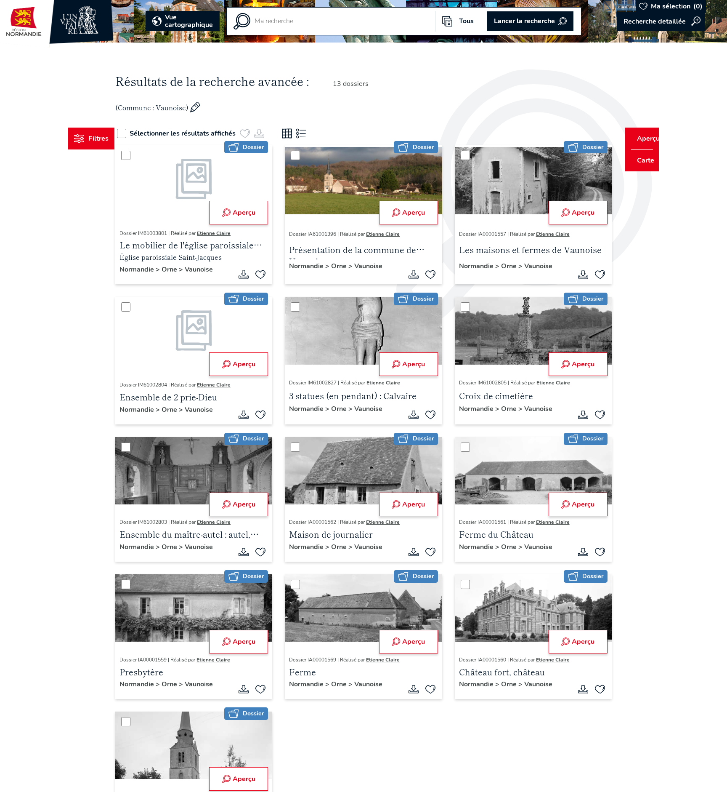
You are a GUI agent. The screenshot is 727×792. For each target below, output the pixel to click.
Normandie (153, 269)
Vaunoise (215, 269)
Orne (186, 269)
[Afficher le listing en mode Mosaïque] (302, 133)
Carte (639, 160)
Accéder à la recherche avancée (661, 21)
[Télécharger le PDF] (249, 274)
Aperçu (249, 212)
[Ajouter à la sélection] (265, 274)
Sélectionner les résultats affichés (198, 133)
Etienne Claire (230, 233)
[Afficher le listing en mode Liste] (317, 133)
